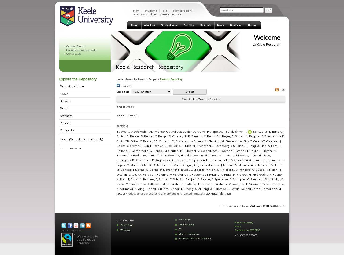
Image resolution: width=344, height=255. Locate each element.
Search (65, 108)
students (151, 10)
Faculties (189, 25)
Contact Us (67, 130)
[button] (190, 92)
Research (205, 25)
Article (130, 106)
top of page (184, 219)
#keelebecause (171, 14)
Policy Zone (126, 225)
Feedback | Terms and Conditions (195, 238)
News (220, 25)
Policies (65, 123)
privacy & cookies (145, 14)
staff (136, 10)
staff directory (182, 10)
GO (268, 10)
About (64, 94)
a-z (165, 10)
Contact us (73, 53)
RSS (282, 90)
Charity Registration (189, 234)
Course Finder (75, 46)
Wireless (125, 229)
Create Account (70, 148)
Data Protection (186, 224)
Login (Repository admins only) (82, 139)
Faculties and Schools (81, 50)
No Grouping (213, 99)
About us (149, 25)
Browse (65, 101)
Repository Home (72, 86)
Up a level (126, 86)
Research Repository (171, 79)
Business (235, 25)
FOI (180, 229)
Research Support (147, 79)
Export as (123, 91)
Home (134, 25)
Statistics (66, 115)
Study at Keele (169, 25)
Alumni (251, 25)
